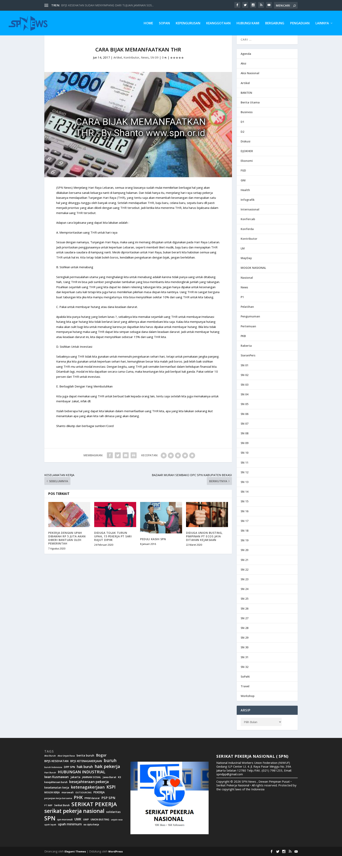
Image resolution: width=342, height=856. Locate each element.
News (145, 57)
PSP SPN (108, 798)
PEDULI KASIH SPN (153, 539)
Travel (245, 686)
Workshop (248, 696)
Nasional (247, 277)
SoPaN (164, 23)
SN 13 (244, 482)
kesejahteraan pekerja (89, 781)
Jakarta (75, 777)
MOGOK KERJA (52, 792)
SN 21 (244, 560)
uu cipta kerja (91, 824)
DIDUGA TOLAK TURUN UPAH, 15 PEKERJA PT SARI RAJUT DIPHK (113, 536)
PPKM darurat (92, 798)
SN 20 (244, 550)
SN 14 (244, 491)
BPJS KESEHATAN (56, 761)
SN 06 (244, 414)
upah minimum (70, 824)
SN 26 (244, 608)
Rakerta (246, 346)
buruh (110, 760)
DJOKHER (247, 151)
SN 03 (244, 384)
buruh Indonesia (53, 767)
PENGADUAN (300, 23)
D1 (242, 122)
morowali (68, 792)
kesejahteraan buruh (55, 782)
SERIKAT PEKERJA (94, 804)
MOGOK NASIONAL (253, 268)
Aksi (243, 63)
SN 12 (244, 472)
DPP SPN (69, 767)
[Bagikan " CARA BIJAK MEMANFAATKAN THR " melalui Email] (126, 455)
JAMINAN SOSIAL (91, 777)
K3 (119, 777)
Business (247, 112)
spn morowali (65, 819)
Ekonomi (247, 161)
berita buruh (85, 755)
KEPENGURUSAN (188, 23)
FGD (243, 170)
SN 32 (244, 667)
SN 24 (244, 589)
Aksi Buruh (50, 755)
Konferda (247, 229)
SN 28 (244, 628)
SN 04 (244, 394)
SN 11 (244, 462)
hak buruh (85, 767)
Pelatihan (247, 307)
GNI (243, 180)
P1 (242, 297)
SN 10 (244, 453)
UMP (86, 819)
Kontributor (131, 57)
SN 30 (244, 647)
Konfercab (248, 219)
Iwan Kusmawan (56, 777)
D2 (242, 132)
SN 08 (244, 433)
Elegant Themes (75, 851)
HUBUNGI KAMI (248, 23)
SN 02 (244, 375)
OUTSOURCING (83, 792)
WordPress (115, 851)
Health (245, 190)
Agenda (246, 54)
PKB (243, 336)
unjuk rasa (117, 819)
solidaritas (113, 812)
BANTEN (246, 93)
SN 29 (244, 637)
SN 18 (244, 530)
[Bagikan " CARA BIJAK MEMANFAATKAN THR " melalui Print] (134, 455)
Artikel (117, 57)
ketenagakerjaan (88, 787)
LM (243, 248)
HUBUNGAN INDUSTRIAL (81, 772)
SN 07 (244, 423)
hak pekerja (107, 766)
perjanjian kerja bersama (58, 798)
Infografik (248, 200)
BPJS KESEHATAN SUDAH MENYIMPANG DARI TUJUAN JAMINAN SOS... (107, 5)
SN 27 (244, 618)
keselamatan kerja (56, 787)
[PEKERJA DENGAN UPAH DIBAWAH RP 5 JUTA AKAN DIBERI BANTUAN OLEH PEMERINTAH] (69, 514)
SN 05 (244, 404)
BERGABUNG (274, 23)
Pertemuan (248, 326)
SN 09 (154, 57)
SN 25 (244, 598)
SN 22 (244, 569)
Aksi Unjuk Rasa (66, 755)
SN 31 (244, 657)
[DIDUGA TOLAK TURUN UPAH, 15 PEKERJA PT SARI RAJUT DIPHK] (115, 514)
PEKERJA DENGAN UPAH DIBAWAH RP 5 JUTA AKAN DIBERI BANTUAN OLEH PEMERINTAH (67, 538)
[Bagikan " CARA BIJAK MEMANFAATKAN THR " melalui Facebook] (110, 455)
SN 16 (244, 511)
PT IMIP (48, 805)
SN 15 (244, 501)
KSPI (111, 787)
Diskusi (245, 141)
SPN (49, 818)
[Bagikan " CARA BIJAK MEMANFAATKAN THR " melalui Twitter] (118, 455)
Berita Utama (250, 102)
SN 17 (244, 521)
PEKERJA (99, 792)
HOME (148, 23)
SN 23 (244, 579)
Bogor (101, 755)
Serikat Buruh (62, 805)
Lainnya (322, 23)
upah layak (50, 824)
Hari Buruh (50, 772)
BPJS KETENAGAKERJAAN (86, 761)
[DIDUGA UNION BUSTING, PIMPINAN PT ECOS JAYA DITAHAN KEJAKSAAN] (207, 514)
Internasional (250, 209)
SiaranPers (248, 355)
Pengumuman (250, 316)
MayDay (246, 258)
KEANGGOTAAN (218, 23)
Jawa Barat (109, 777)
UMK (77, 819)
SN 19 (244, 540)
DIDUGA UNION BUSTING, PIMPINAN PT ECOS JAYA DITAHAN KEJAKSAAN (204, 536)
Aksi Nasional (250, 73)
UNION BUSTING (100, 819)
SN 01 (244, 365)
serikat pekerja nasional (74, 811)
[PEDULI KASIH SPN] (161, 517)
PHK (78, 797)
